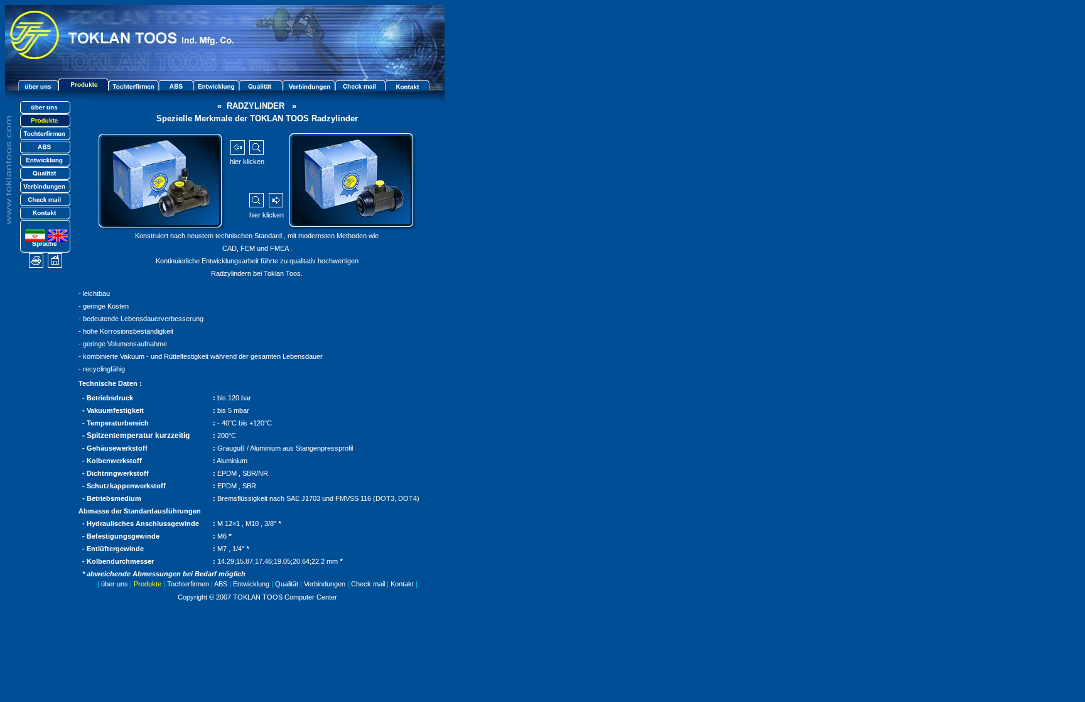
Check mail (368, 584)
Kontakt (402, 584)
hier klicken (247, 161)
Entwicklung (251, 584)
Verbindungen (324, 584)
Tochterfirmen (188, 584)
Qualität (284, 584)
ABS (220, 584)
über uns (114, 584)
